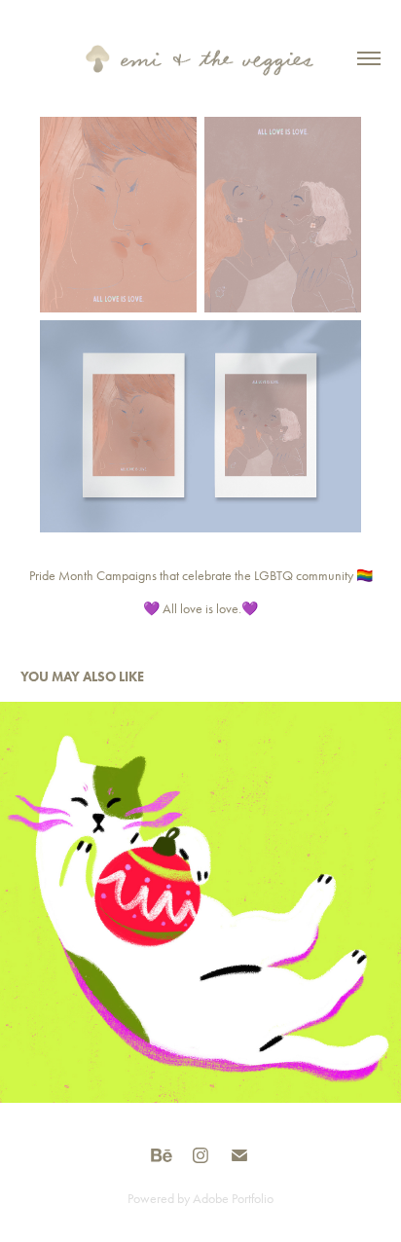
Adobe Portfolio (233, 1198)
